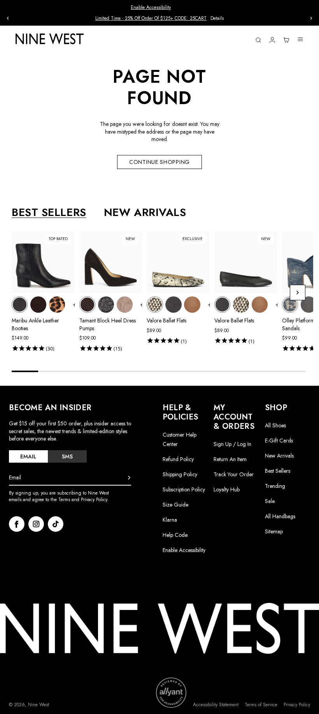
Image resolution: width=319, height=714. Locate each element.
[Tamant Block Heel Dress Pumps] (87, 304)
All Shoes (275, 425)
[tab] (28, 456)
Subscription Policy (184, 489)
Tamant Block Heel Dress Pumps (107, 324)
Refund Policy (178, 459)
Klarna (170, 520)
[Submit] (129, 478)
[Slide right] (311, 18)
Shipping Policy (180, 474)
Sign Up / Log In (232, 444)
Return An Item (230, 459)
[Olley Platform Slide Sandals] (290, 304)
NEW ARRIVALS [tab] (145, 212)
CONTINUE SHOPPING (159, 162)
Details (217, 18)
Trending (275, 486)
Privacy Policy (297, 705)
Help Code (175, 535)
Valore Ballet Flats (166, 320)
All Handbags (280, 516)
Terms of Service (261, 705)
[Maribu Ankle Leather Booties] (20, 304)
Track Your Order (234, 474)
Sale (270, 501)
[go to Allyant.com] (171, 692)
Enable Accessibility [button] (151, 7)
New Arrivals (279, 456)
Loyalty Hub (227, 489)
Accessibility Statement (215, 705)
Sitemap (274, 531)
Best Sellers (277, 471)
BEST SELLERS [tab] (49, 212)
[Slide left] (8, 18)
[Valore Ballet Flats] (155, 304)
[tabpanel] (162, 293)
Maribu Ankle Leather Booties (35, 324)
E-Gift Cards (279, 440)
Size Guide (175, 505)
